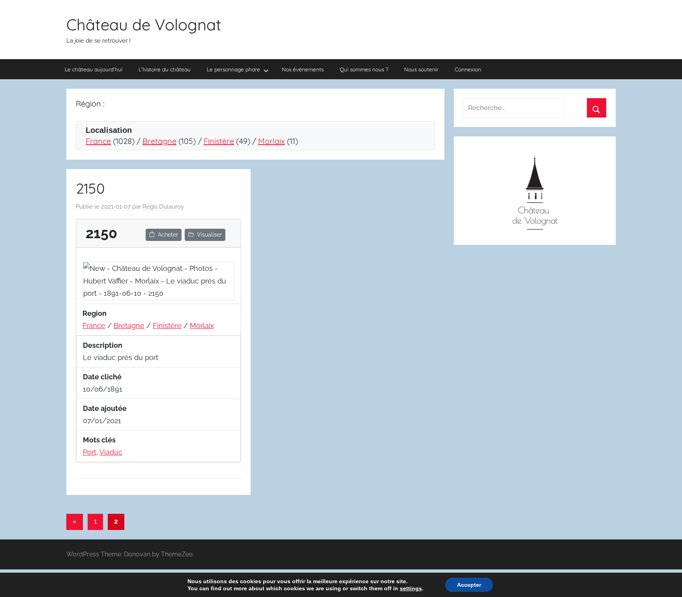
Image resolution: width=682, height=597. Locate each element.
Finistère (219, 141)
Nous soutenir (421, 69)
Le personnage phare (233, 69)
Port (89, 452)
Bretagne (159, 141)
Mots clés (99, 440)
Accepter (469, 585)
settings (411, 588)
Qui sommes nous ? (364, 69)
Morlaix (271, 141)
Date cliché (102, 377)
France (98, 141)
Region (94, 313)
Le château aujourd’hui (93, 69)
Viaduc (110, 452)
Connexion (468, 69)
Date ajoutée (105, 408)
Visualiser (209, 234)
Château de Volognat (143, 24)
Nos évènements (303, 69)
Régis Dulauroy (163, 206)
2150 (90, 188)
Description (102, 345)
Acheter (168, 234)
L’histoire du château (165, 69)
